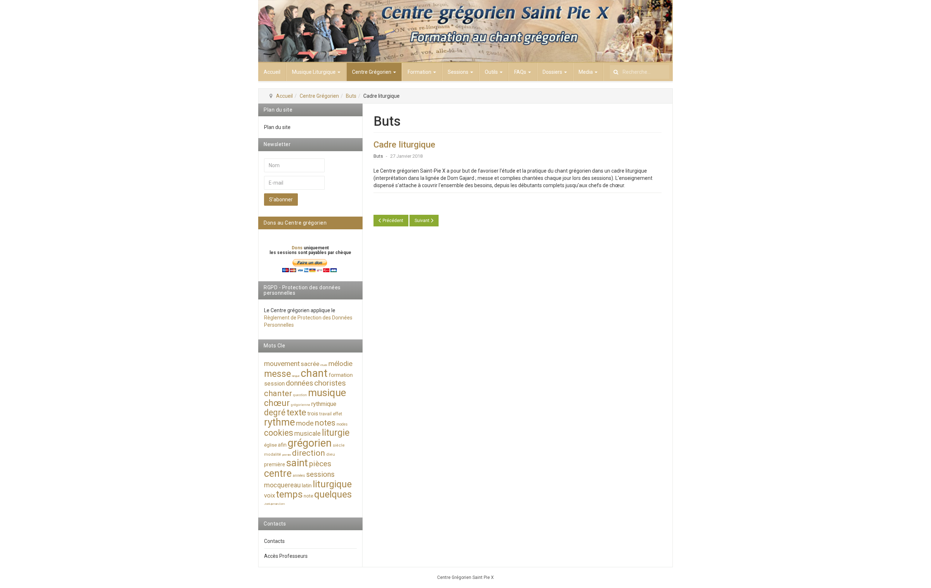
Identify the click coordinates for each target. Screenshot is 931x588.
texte (296, 412)
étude (323, 365)
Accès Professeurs (286, 556)
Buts (351, 96)
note (308, 496)
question (300, 395)
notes (325, 422)
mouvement (282, 363)
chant (314, 373)
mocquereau (282, 485)
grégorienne (300, 405)
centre (278, 473)
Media (586, 72)
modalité (272, 454)
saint (297, 463)
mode (304, 423)
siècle (339, 445)
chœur (277, 403)
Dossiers (553, 72)
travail (325, 413)
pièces (320, 463)
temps (289, 494)
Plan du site (277, 127)
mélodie (340, 363)
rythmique (323, 403)
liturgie (335, 432)
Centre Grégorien (372, 72)
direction (308, 453)
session (274, 383)
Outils (492, 72)
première (274, 464)
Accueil (272, 72)
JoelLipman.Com (274, 504)
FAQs (520, 72)
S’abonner (281, 199)
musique (327, 393)
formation (341, 375)
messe (277, 373)
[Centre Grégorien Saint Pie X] (465, 31)
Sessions (459, 72)
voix (269, 495)
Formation (420, 72)
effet (337, 413)
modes (342, 424)
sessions (320, 474)
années (299, 476)
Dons (298, 247)
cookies (278, 433)
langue (296, 376)
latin (307, 485)
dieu (330, 454)
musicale (307, 433)
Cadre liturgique (404, 145)
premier (286, 454)
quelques (333, 494)
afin (282, 445)
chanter (278, 393)
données (299, 383)
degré (274, 413)
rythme (279, 422)
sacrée (310, 363)
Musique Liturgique (314, 72)
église (270, 445)
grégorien (310, 443)
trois (312, 413)
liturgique (332, 484)
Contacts (274, 541)
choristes (330, 383)
